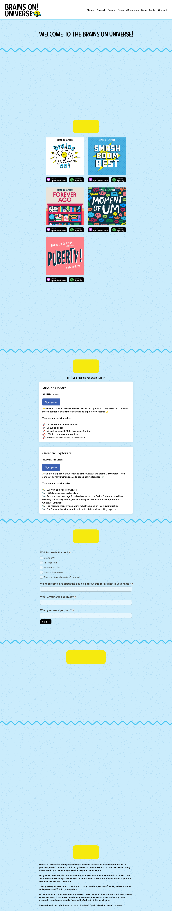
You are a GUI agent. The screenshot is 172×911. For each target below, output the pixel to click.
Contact (162, 10)
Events (111, 10)
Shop (144, 10)
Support (101, 10)
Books (152, 10)
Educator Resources (128, 10)
